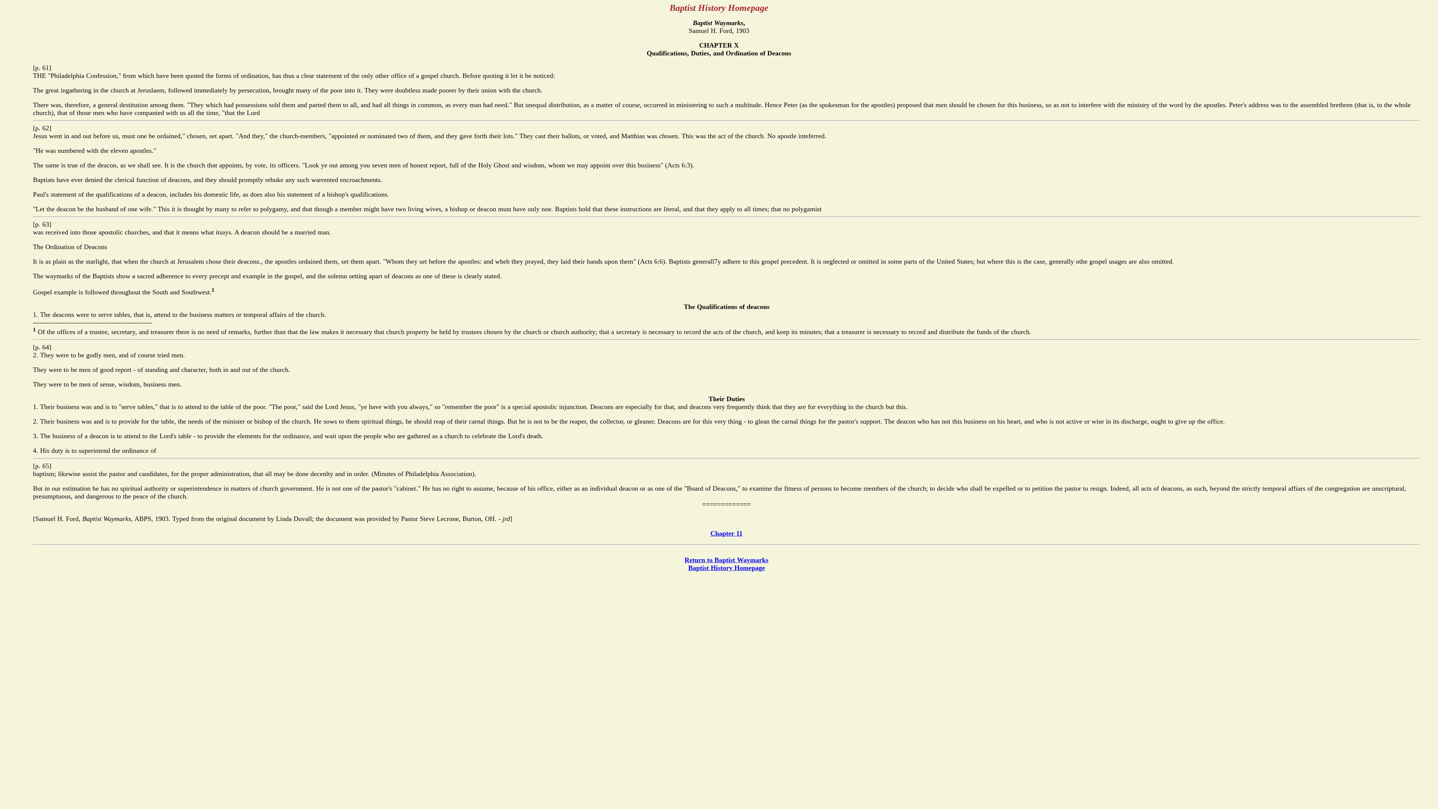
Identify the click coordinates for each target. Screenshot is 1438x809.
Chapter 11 (726, 533)
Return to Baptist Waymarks (726, 560)
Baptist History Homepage (726, 568)
